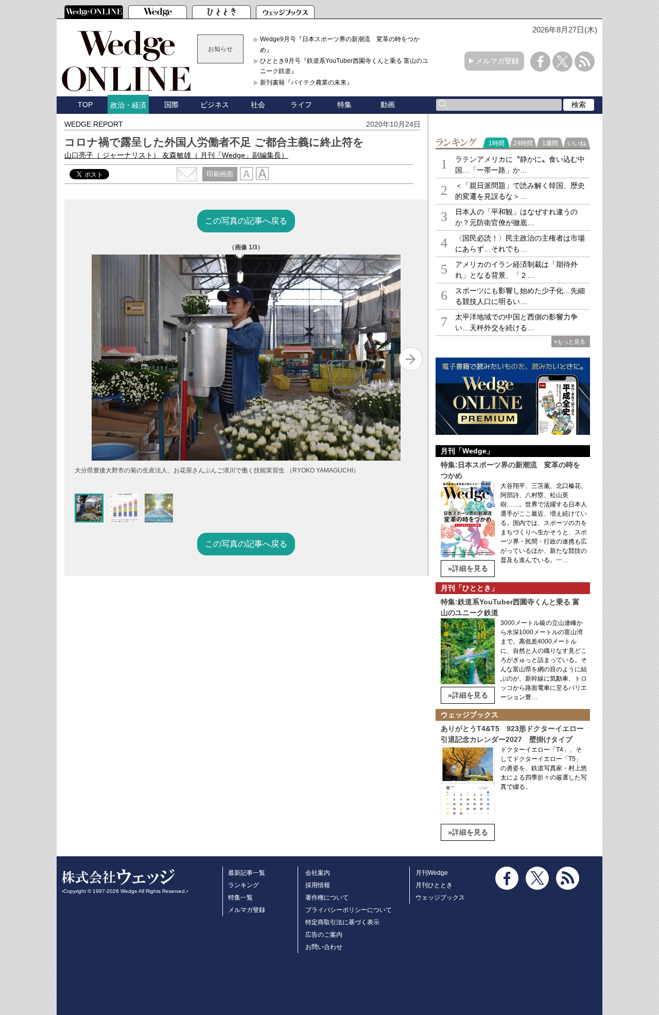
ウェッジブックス (440, 897)
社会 (258, 104)
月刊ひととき (434, 885)
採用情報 (317, 885)
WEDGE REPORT (93, 124)
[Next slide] (411, 359)
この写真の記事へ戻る (246, 220)
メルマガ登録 (497, 61)
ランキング (243, 885)
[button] (89, 508)
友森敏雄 (225, 155)
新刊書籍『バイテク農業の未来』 (306, 82)
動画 (387, 104)
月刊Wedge (431, 872)
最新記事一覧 (246, 872)
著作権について (327, 897)
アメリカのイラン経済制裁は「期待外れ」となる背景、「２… (516, 269)
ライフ (301, 104)
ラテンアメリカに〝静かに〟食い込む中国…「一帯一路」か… (520, 164)
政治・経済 (128, 105)
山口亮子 (112, 155)
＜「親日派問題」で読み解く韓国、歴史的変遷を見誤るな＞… (520, 190)
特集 (344, 104)
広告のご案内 (323, 934)
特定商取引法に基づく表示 (342, 922)
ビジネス (214, 104)
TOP (85, 104)
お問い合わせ (323, 947)
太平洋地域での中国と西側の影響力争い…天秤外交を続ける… (516, 322)
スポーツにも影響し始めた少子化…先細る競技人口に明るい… (520, 296)
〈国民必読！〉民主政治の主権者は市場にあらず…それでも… (520, 243)
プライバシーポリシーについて (348, 910)
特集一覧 (240, 897)
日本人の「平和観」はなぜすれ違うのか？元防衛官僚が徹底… (516, 217)
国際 (171, 104)
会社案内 (317, 872)
